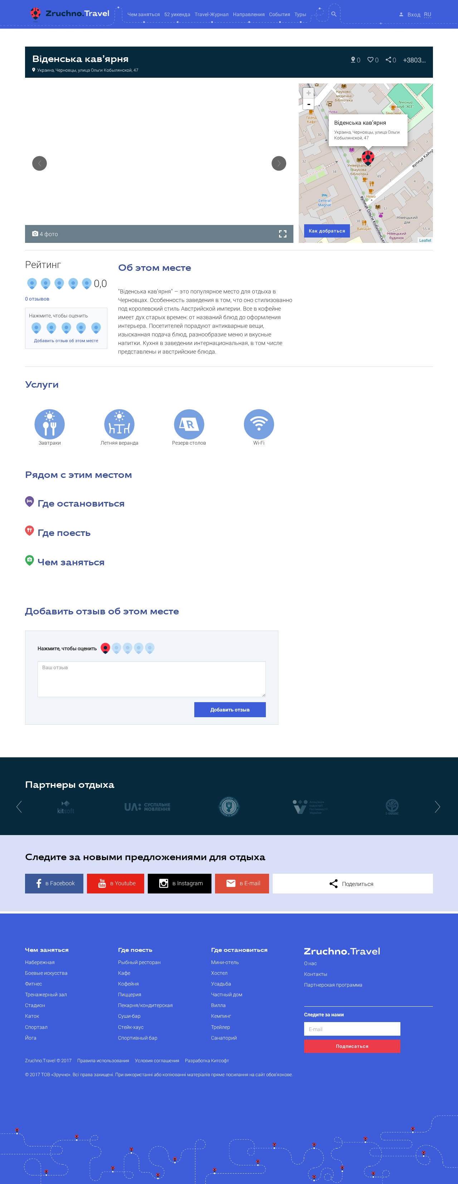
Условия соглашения (157, 1061)
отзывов (37, 298)
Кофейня (43, 91)
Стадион (35, 1005)
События (279, 14)
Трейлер (220, 1027)
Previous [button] (39, 163)
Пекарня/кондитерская (145, 1005)
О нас (310, 963)
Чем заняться (47, 950)
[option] (159, 163)
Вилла (218, 1005)
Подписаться (352, 1046)
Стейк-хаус (130, 1027)
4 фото (48, 234)
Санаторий (224, 1037)
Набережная (40, 962)
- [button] (308, 104)
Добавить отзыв (230, 709)
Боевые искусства (46, 972)
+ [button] (308, 92)
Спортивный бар (137, 1037)
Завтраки (50, 442)
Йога (30, 1037)
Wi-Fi (258, 442)
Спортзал (36, 1027)
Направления (249, 14)
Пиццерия (129, 994)
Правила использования (103, 1061)
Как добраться (327, 230)
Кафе (124, 972)
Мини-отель (225, 962)
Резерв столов (189, 442)
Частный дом (226, 994)
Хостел (219, 972)
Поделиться (357, 883)
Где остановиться (239, 950)
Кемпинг (221, 1015)
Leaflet (425, 240)
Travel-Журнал (212, 14)
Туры (300, 14)
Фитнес (33, 983)
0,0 (100, 283)
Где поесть (135, 950)
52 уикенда (177, 14)
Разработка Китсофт (207, 1061)
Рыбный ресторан (139, 962)
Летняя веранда (119, 442)
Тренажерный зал (46, 994)
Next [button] (279, 163)
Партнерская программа (333, 984)
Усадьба (221, 983)
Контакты (315, 973)
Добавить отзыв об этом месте (66, 340)
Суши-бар (129, 1015)
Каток (32, 1015)
